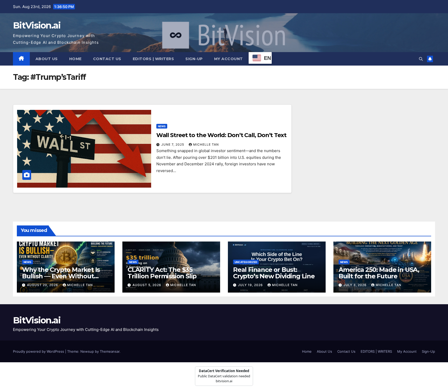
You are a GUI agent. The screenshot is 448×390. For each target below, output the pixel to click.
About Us (47, 58)
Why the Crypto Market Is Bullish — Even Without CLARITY (61, 276)
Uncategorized (246, 262)
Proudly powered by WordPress (39, 351)
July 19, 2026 (251, 285)
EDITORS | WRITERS (153, 58)
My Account (228, 58)
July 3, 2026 (356, 285)
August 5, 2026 (147, 285)
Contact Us (107, 58)
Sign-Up (194, 58)
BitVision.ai (37, 25)
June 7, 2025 (173, 144)
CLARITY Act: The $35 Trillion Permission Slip (162, 273)
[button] (421, 58)
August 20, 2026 (43, 285)
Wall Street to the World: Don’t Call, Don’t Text (221, 135)
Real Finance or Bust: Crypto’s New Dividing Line (274, 273)
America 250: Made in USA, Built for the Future (379, 273)
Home (75, 58)
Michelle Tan (206, 144)
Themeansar (110, 351)
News (162, 126)
